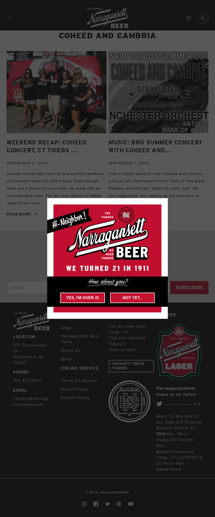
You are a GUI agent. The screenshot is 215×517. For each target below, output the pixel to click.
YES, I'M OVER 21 (82, 297)
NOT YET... (132, 297)
